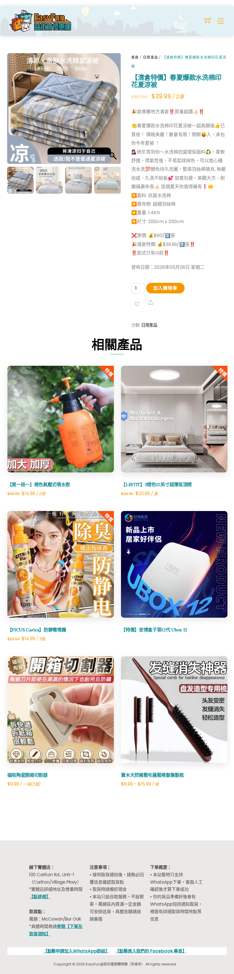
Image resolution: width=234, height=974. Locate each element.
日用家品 (150, 57)
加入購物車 (165, 288)
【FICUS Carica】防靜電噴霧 (36, 630)
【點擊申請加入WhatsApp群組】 (76, 951)
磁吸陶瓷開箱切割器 (27, 775)
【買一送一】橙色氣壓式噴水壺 (38, 484)
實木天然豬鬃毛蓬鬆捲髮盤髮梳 (152, 775)
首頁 (135, 57)
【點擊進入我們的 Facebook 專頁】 (151, 951)
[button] (111, 115)
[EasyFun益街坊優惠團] (41, 20)
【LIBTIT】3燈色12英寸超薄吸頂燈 (156, 484)
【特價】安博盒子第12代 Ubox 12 (154, 630)
